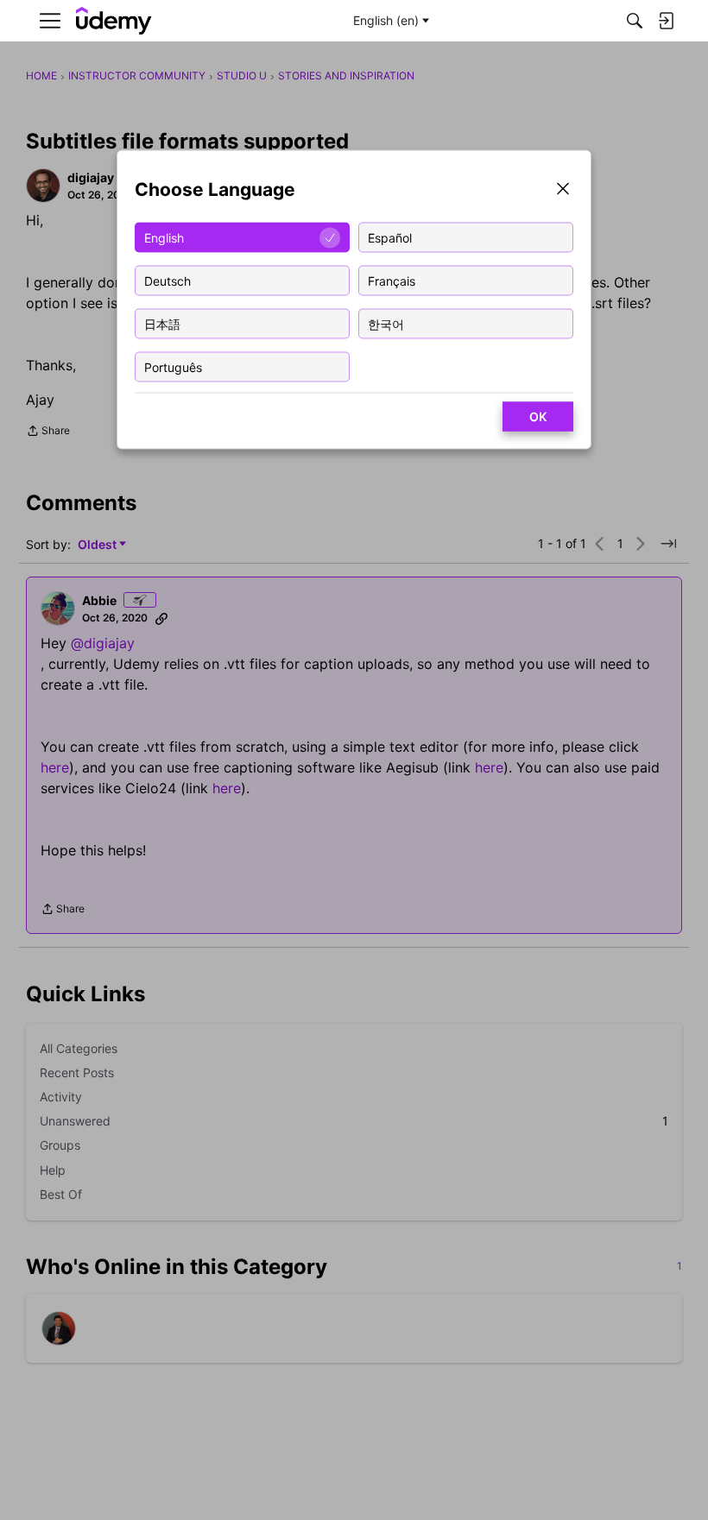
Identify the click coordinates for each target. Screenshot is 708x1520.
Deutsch (167, 280)
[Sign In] (665, 20)
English (164, 237)
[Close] (563, 190)
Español (390, 237)
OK (538, 416)
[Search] (634, 20)
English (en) (386, 20)
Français (391, 280)
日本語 (162, 323)
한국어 (386, 323)
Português (173, 366)
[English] (114, 21)
